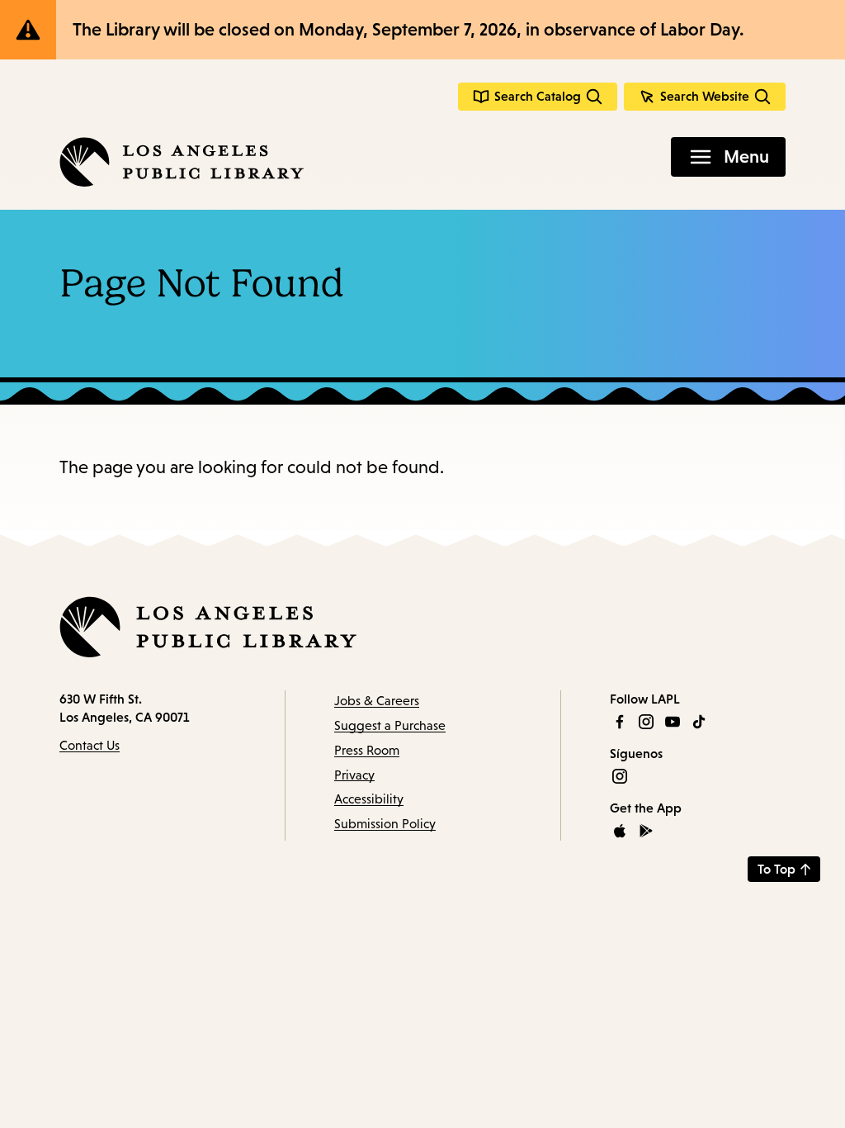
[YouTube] (672, 722)
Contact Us (89, 745)
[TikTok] (699, 722)
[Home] (181, 162)
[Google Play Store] (646, 831)
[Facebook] (620, 722)
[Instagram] (646, 722)
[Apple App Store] (620, 831)
